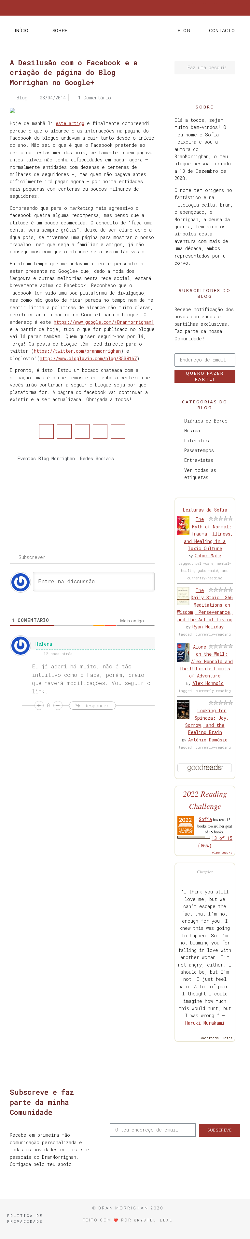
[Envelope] (242, 7)
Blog (184, 31)
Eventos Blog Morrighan (46, 458)
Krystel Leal (153, 1220)
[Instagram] (210, 7)
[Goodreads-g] (220, 7)
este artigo (70, 123)
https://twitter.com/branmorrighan (77, 351)
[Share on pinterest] (100, 431)
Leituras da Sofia (205, 510)
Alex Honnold (208, 683)
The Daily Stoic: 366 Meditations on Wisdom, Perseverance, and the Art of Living (205, 605)
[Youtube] (231, 7)
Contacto (222, 31)
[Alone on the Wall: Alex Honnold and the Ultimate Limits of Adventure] (183, 660)
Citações (205, 871)
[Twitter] (199, 7)
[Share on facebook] (46, 431)
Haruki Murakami (205, 1023)
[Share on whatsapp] (118, 431)
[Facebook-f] (188, 7)
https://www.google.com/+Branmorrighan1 (104, 322)
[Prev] (46, 506)
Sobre (60, 31)
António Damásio (208, 740)
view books (222, 853)
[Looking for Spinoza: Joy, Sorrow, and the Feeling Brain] (183, 717)
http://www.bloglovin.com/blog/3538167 (88, 358)
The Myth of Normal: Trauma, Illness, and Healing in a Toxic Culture (208, 533)
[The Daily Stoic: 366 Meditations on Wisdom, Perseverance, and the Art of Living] (183, 603)
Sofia (205, 819)
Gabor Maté (208, 555)
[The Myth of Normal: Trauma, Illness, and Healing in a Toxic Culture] (183, 533)
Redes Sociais (97, 458)
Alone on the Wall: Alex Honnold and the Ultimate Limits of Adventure (206, 661)
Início (21, 31)
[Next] (118, 506)
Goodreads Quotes (216, 1038)
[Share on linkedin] (82, 431)
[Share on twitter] (64, 431)
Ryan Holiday (208, 627)
